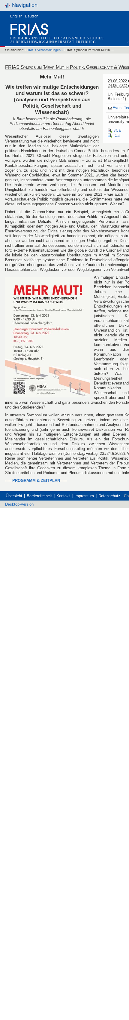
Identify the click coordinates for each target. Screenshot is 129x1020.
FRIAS (29, 50)
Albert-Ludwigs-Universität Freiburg (53, 42)
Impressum (84, 496)
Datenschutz (109, 496)
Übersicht (14, 496)
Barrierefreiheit (39, 496)
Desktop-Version (19, 504)
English (16, 16)
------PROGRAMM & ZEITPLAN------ (36, 480)
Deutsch (31, 16)
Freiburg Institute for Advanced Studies (57, 38)
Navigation (25, 5)
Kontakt (63, 496)
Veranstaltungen (49, 50)
